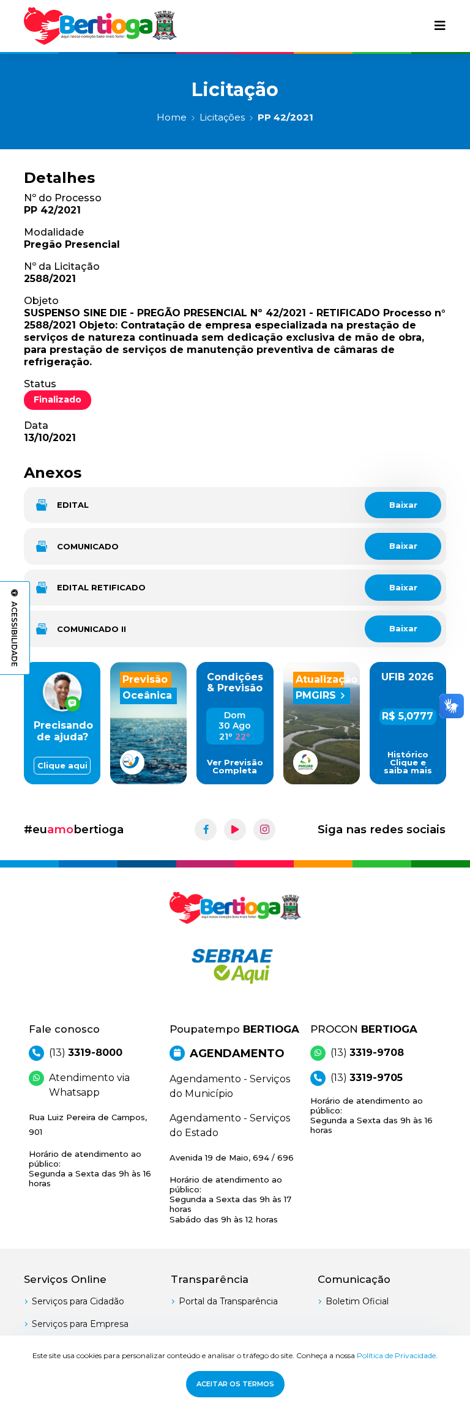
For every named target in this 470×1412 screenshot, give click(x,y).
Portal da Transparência (228, 1301)
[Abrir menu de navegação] (440, 25)
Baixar (403, 505)
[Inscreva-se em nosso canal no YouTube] (235, 830)
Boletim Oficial (357, 1301)
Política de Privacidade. (397, 1355)
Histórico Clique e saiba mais (408, 763)
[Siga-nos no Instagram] (264, 830)
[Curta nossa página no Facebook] (206, 830)
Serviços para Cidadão (78, 1301)
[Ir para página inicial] (100, 26)
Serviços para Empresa (80, 1323)
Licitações (222, 117)
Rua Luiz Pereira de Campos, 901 (90, 1150)
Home (172, 117)
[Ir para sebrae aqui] (235, 966)
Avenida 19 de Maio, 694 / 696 (232, 1188)
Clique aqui (62, 765)
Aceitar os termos (235, 1384)
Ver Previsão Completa (235, 767)
